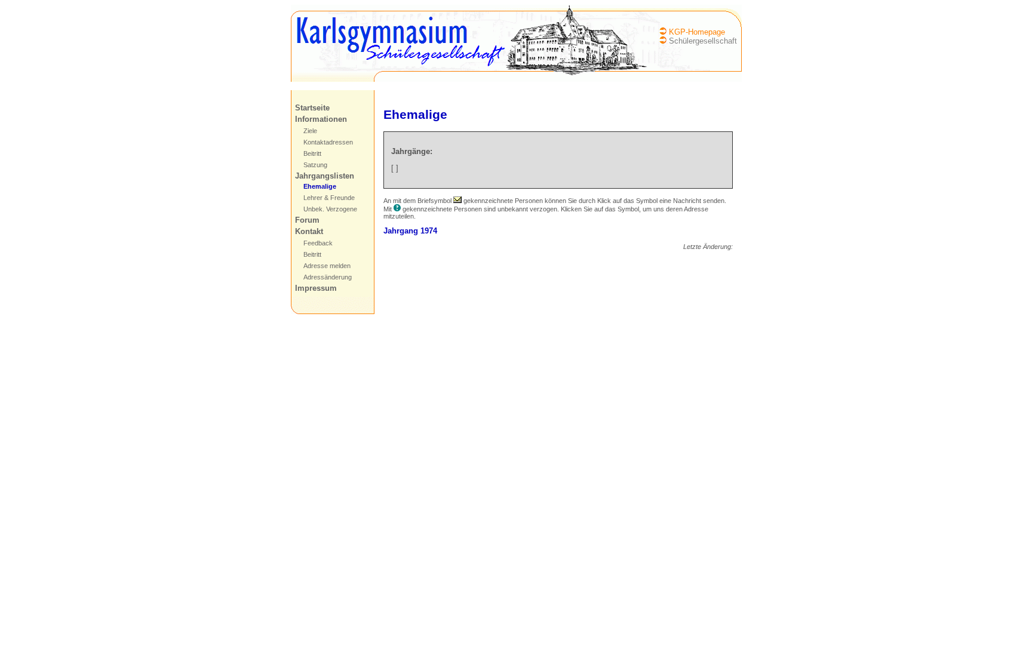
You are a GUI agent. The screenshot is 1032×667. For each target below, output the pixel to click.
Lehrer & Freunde (329, 197)
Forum (307, 220)
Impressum (316, 288)
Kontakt (309, 231)
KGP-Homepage (697, 31)
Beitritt (312, 153)
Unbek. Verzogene (330, 209)
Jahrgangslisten (324, 175)
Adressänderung (327, 277)
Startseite (312, 107)
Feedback (318, 243)
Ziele (310, 130)
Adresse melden (327, 265)
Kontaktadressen (328, 142)
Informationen (321, 119)
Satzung (315, 164)
